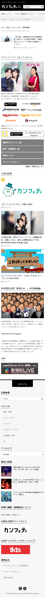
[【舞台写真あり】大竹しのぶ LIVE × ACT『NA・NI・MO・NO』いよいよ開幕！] (6, 471)
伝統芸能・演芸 (9, 435)
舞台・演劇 (7, 412)
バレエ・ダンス (9, 418)
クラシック (7, 423)
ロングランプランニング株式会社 (15, 565)
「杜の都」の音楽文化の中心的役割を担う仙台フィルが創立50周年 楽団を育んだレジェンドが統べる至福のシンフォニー (28, 40)
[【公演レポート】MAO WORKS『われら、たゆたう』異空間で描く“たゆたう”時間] (6, 484)
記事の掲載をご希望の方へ (11, 515)
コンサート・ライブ (10, 429)
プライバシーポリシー (11, 571)
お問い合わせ (8, 577)
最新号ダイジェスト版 (12, 142)
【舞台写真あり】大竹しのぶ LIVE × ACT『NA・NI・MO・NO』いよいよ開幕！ (26, 468)
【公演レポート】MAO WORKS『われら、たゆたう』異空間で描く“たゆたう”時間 (28, 481)
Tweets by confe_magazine (11, 334)
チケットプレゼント (11, 162)
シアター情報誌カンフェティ (24, 14)
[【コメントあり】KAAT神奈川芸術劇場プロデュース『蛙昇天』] (6, 496)
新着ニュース (6, 14)
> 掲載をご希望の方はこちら (34, 166)
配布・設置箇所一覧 (11, 149)
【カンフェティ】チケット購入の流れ (17, 204)
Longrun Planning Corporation (28, 593)
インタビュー (31, 47)
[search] (42, 6)
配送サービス (8, 155)
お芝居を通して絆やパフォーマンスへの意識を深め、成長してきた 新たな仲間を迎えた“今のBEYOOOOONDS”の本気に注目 (21, 240)
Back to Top (22, 384)
